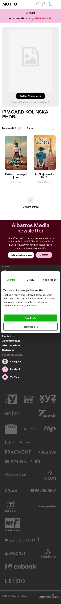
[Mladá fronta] (12, 524)
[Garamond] (22, 540)
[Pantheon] (11, 506)
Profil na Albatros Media (30, 96)
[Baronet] (15, 553)
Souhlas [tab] (11, 279)
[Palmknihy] (43, 490)
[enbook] (20, 567)
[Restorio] (48, 553)
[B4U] (17, 442)
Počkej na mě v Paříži (44, 176)
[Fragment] (18, 452)
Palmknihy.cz (9, 336)
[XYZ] (47, 399)
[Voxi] (50, 475)
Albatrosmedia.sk (11, 345)
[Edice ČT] (11, 490)
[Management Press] (50, 429)
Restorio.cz (8, 350)
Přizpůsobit (29, 327)
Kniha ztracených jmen (16, 176)
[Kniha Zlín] (22, 461)
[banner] (9, 4)
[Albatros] (11, 399)
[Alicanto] (46, 452)
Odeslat (44, 254)
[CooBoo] (28, 399)
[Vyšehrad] (15, 475)
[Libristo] (15, 579)
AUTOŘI (20, 18)
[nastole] (47, 413)
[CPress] (30, 429)
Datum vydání (9, 128)
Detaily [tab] (30, 279)
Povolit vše (30, 318)
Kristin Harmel (16, 182)
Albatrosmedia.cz (11, 340)
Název (30, 128)
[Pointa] (47, 506)
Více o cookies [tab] (50, 279)
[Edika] (13, 413)
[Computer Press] (11, 429)
